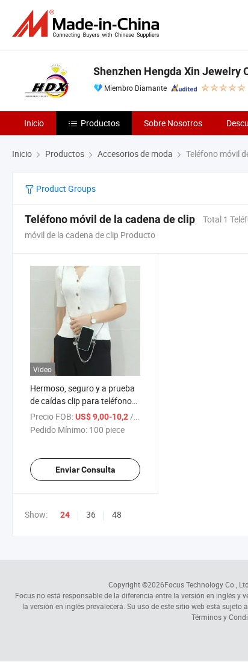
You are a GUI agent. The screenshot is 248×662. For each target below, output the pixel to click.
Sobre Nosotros (173, 123)
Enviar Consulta (85, 469)
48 (117, 514)
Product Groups (65, 188)
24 (65, 514)
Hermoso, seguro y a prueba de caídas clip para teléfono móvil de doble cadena (82, 400)
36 (91, 514)
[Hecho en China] (88, 24)
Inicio (34, 123)
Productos (100, 123)
